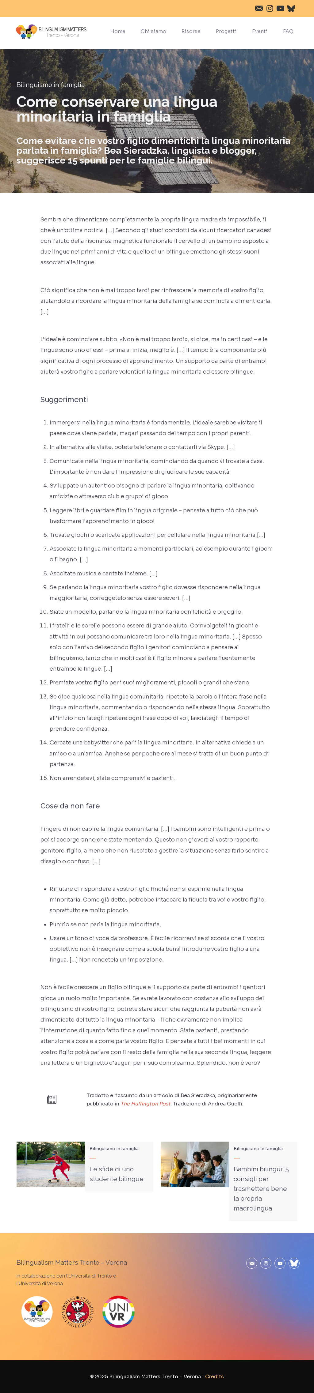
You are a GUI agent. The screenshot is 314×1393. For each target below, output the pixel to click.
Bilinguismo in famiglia (51, 84)
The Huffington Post (145, 1104)
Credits (214, 1376)
